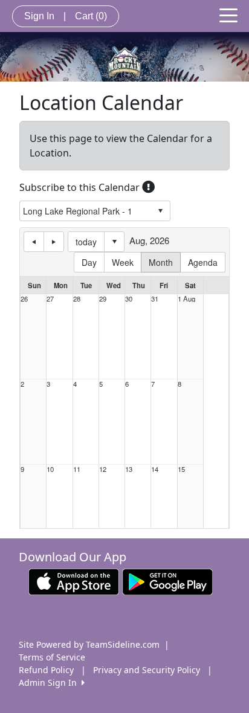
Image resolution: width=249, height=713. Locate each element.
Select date (114, 241)
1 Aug (186, 298)
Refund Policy (46, 670)
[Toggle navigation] (228, 14)
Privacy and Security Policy (146, 670)
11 (76, 469)
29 (102, 298)
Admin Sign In (50, 682)
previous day (34, 241)
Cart (91, 16)
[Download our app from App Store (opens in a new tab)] (73, 581)
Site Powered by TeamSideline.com (89, 644)
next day (54, 241)
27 (50, 298)
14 (154, 469)
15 (181, 469)
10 (50, 469)
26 (24, 298)
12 (102, 469)
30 (128, 298)
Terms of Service (52, 657)
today (86, 242)
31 (154, 298)
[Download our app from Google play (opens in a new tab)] (167, 581)
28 (76, 298)
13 (128, 469)
